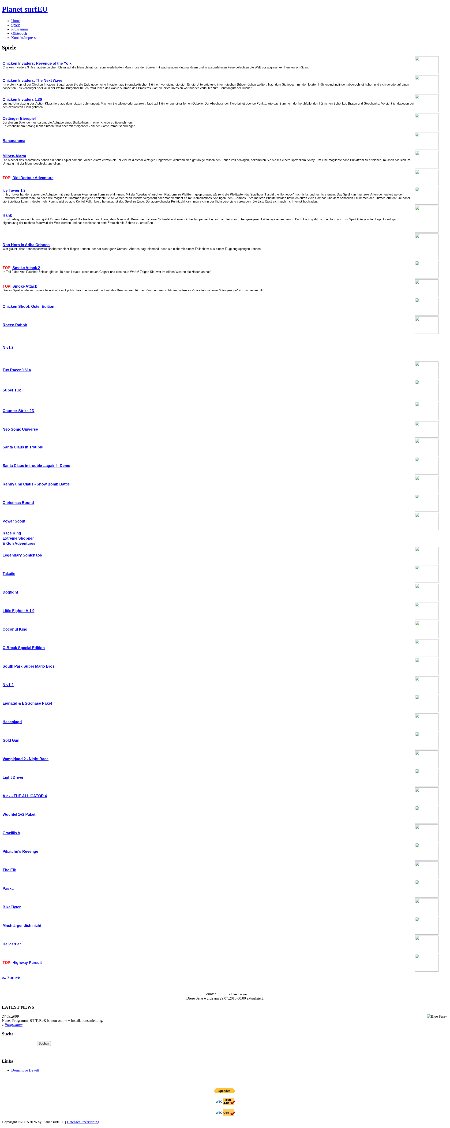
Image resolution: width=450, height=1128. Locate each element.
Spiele (15, 25)
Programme (19, 29)
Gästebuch (19, 33)
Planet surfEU (25, 9)
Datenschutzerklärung (83, 1122)
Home (15, 21)
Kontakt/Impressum (25, 38)
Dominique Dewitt (25, 1070)
